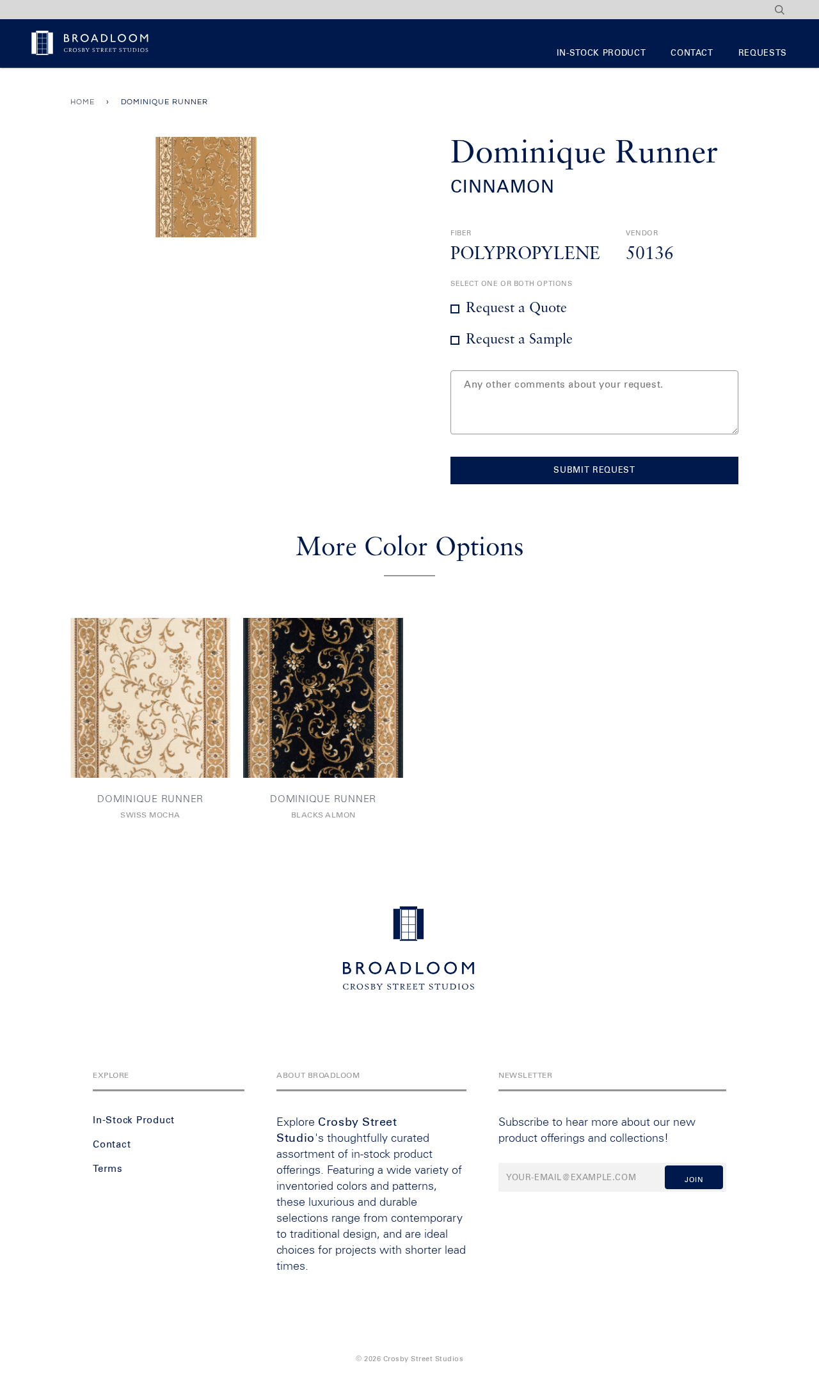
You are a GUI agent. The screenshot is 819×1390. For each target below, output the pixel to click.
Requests (762, 53)
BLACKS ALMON (323, 815)
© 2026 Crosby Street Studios (409, 1358)
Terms (108, 1169)
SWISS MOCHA (150, 815)
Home (82, 102)
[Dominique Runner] (150, 698)
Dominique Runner (150, 799)
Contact (692, 53)
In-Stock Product (601, 53)
